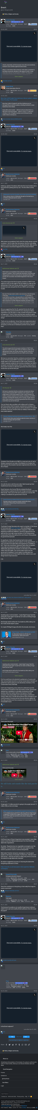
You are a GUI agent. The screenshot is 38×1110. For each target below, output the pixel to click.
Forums (3, 1072)
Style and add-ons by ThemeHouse (11, 1104)
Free (7, 981)
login (2, 1085)
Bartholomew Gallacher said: (9, 268)
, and (12, 119)
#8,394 (35, 760)
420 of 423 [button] (19, 1036)
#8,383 (35, 134)
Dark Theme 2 (4, 1093)
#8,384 (35, 183)
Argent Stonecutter (11, 874)
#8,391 (35, 612)
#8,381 (35, 29)
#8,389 (35, 481)
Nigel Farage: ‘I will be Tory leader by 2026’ (23, 632)
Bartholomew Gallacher (13, 174)
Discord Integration (6, 1105)
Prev (12, 1036)
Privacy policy (20, 1096)
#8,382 (35, 95)
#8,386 (35, 264)
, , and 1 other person (18, 597)
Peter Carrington (15, 528)
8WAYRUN (24, 1105)
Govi (7, 750)
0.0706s (24, 1107)
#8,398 (35, 904)
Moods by (13, 1102)
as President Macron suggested (17, 295)
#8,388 (35, 383)
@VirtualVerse (5, 1078)
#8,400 (35, 991)
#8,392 (35, 656)
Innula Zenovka (10, 20)
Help (26, 1096)
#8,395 (35, 801)
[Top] (29, 1096)
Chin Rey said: (6, 387)
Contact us (4, 1075)
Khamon (8, 896)
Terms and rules (12, 1096)
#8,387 (35, 340)
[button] (2, 2)
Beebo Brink (9, 86)
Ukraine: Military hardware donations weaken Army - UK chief (20, 416)
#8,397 (35, 884)
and (7, 80)
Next (26, 1036)
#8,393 (35, 719)
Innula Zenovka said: (7, 223)
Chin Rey (8, 332)
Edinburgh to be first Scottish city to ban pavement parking (19, 194)
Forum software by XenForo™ (15, 1101)
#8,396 (35, 836)
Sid (3, 10)
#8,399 (35, 925)
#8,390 (35, 524)
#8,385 (35, 218)
